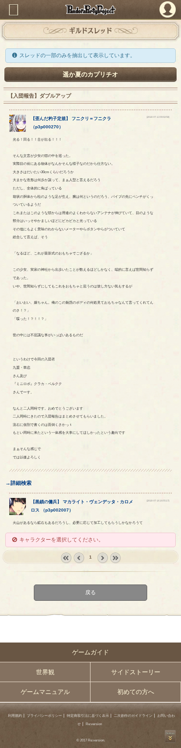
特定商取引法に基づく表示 (88, 716)
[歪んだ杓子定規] (17, 130)
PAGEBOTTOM (170, 736)
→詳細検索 (18, 483)
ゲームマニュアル (45, 691)
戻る (90, 592)
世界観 (45, 671)
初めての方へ (135, 691)
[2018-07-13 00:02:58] (158, 117)
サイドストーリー (135, 671)
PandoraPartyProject (90, 9)
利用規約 (15, 716)
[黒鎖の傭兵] (17, 513)
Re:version (94, 724)
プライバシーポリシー (44, 716)
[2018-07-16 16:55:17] (158, 500)
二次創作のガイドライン (133, 716)
